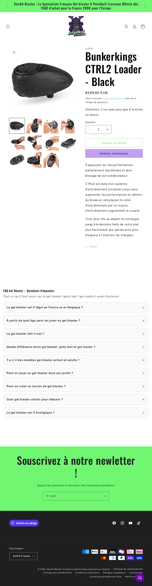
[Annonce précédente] (7, 6)
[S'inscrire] (105, 496)
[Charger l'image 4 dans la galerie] (68, 125)
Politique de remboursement (128, 569)
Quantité (90, 122)
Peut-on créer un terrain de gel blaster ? (75, 386)
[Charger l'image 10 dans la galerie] (34, 160)
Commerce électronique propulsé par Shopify (86, 569)
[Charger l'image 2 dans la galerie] (34, 125)
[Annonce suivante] (145, 6)
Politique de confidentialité (57, 573)
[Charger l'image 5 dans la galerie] (17, 143)
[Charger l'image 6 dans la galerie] (34, 143)
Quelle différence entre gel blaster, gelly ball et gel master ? (75, 347)
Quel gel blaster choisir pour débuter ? (75, 399)
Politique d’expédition (114, 573)
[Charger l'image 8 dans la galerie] (68, 143)
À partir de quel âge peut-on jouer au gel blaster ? (75, 320)
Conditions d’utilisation (87, 573)
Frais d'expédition (113, 98)
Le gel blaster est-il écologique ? (75, 412)
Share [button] (93, 246)
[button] (8, 26)
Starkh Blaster (54, 569)
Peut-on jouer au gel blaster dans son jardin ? (75, 373)
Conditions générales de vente (105, 576)
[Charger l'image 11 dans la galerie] (51, 160)
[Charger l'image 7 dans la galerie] (51, 143)
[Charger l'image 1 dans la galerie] (17, 125)
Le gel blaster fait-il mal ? (75, 333)
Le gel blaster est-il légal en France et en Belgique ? (75, 307)
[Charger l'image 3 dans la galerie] (51, 125)
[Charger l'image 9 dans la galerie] (17, 160)
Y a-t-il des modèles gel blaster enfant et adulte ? (75, 360)
